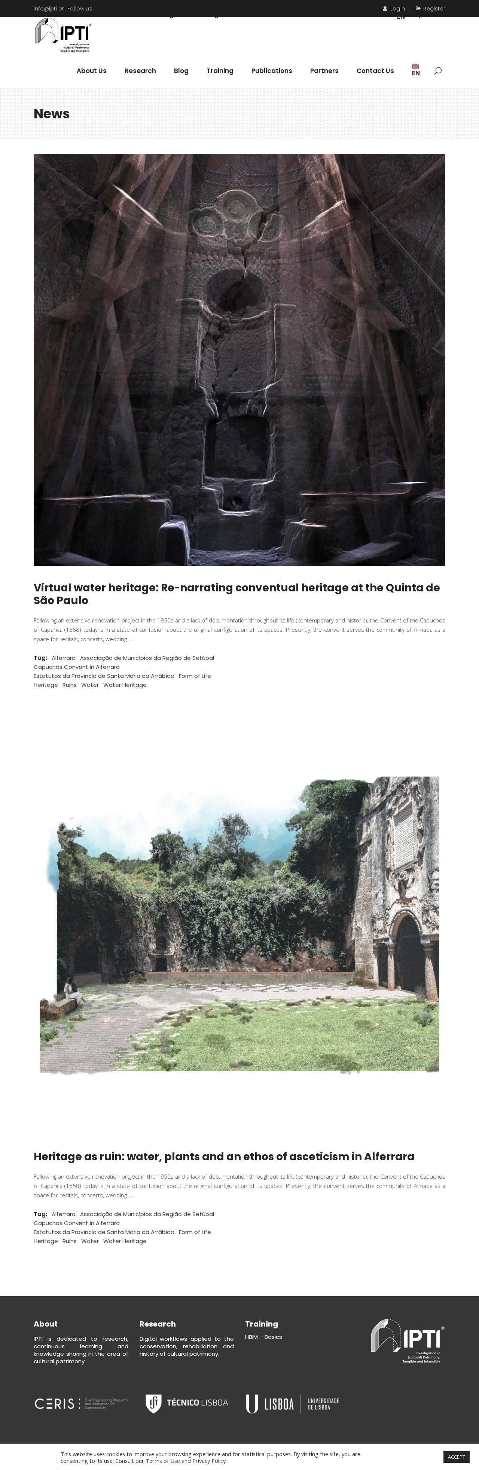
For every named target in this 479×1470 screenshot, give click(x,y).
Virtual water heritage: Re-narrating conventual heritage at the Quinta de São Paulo (237, 594)
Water (90, 685)
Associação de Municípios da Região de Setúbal (147, 658)
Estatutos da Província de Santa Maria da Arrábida (104, 676)
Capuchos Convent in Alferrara (77, 667)
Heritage (46, 685)
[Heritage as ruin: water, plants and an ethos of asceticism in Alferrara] (239, 929)
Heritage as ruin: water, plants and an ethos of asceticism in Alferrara (224, 1156)
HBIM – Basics (263, 1337)
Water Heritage (125, 685)
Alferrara (64, 658)
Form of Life (195, 676)
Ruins (69, 685)
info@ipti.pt (49, 8)
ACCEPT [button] (456, 1457)
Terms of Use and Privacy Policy (186, 1460)
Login (397, 8)
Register (434, 8)
